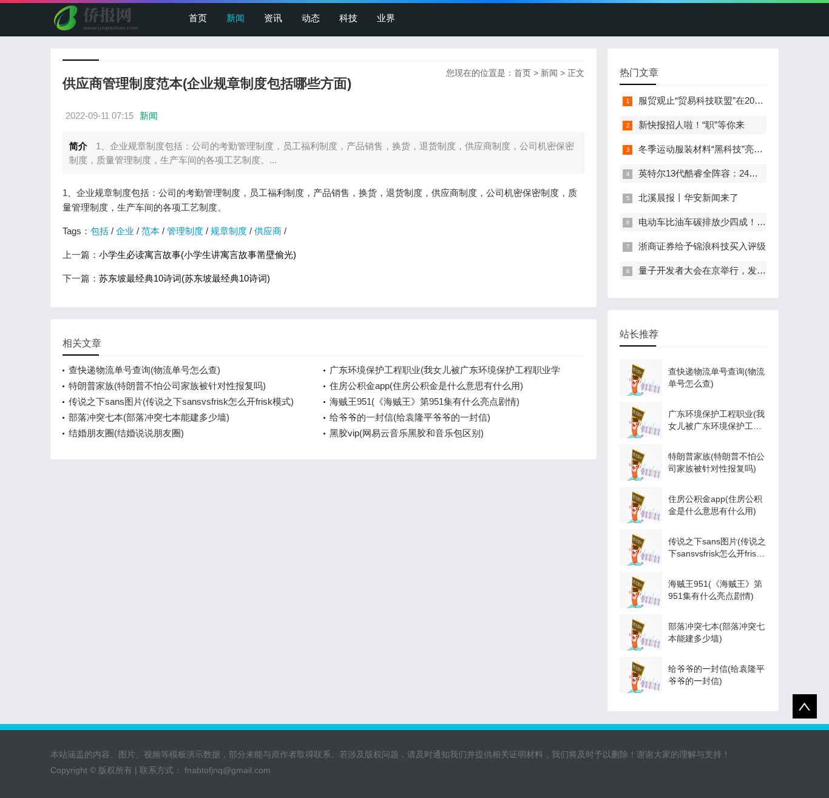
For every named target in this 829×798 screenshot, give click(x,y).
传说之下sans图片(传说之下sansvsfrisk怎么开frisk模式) (181, 401)
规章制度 (229, 231)
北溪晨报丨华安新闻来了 (688, 197)
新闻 (235, 18)
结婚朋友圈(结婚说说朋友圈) (126, 433)
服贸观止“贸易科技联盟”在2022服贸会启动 (724, 100)
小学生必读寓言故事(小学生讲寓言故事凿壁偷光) (197, 254)
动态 (311, 18)
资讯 (273, 18)
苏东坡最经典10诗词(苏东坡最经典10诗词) (184, 278)
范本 (150, 231)
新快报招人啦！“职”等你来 (691, 125)
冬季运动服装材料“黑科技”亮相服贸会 (714, 149)
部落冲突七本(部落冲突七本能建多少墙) (149, 417)
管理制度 (185, 231)
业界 (386, 18)
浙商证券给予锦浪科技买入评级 (702, 246)
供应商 (268, 231)
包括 (99, 231)
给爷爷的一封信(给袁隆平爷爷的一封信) (410, 417)
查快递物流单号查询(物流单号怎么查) (144, 370)
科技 (348, 18)
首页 (198, 18)
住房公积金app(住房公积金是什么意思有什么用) (426, 385)
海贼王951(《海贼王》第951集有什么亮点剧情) (424, 401)
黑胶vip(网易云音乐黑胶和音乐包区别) (407, 433)
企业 (125, 231)
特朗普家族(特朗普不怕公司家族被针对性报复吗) (167, 385)
